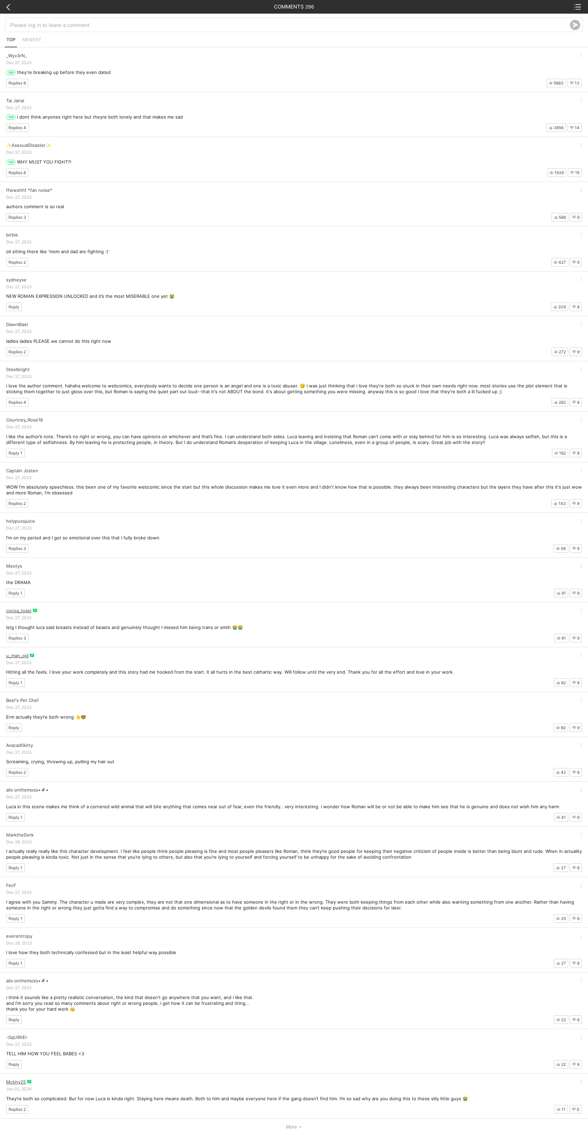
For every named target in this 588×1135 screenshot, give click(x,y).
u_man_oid (17, 655)
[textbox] (290, 25)
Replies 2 (17, 262)
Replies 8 (17, 83)
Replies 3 (17, 217)
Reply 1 (15, 453)
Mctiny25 (16, 1082)
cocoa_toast (19, 610)
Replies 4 (17, 127)
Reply (14, 306)
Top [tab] (10, 39)
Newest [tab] (31, 39)
